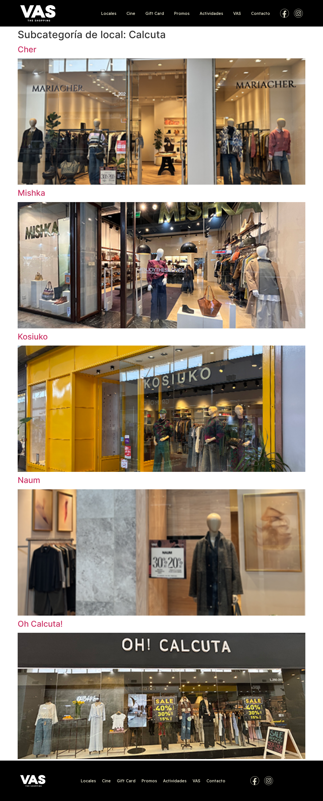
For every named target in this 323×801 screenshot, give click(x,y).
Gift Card (154, 13)
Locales (108, 13)
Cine (130, 13)
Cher (27, 49)
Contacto (260, 13)
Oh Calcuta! (40, 624)
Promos (182, 13)
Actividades (211, 13)
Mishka (31, 193)
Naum (29, 480)
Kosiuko (33, 337)
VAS (237, 13)
